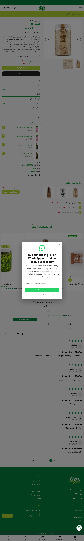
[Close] (59, 245)
